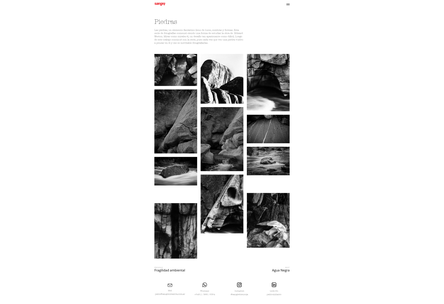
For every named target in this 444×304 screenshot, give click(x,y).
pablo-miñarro (274, 295)
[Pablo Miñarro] (160, 4)
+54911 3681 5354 (204, 295)
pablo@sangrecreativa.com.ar (170, 294)
